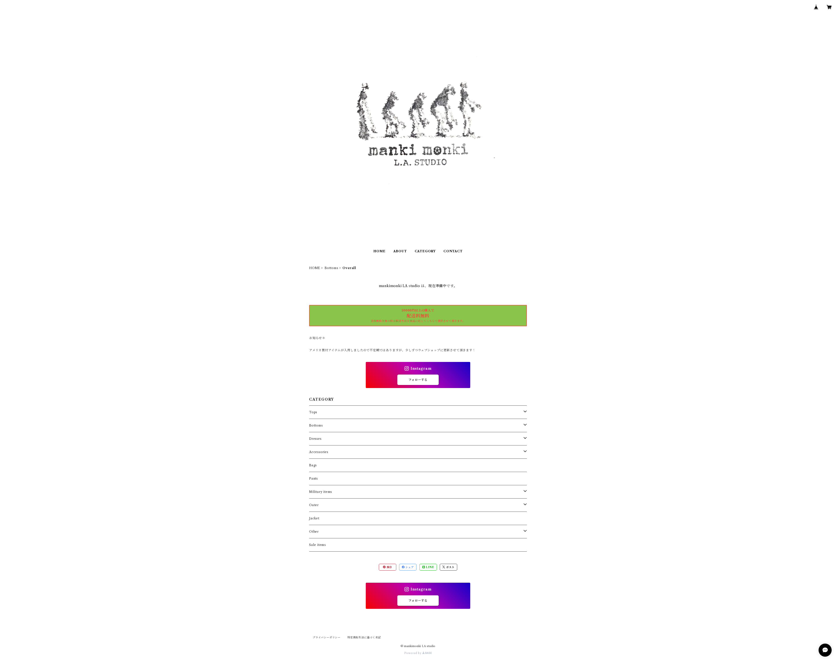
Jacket (314, 518)
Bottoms (331, 268)
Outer (314, 505)
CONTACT (453, 251)
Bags (313, 465)
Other (314, 532)
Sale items (317, 545)
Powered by (413, 653)
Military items (320, 492)
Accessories (318, 452)
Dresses (315, 439)
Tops (313, 412)
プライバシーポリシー (326, 637)
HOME (379, 251)
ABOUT (400, 251)
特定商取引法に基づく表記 (364, 637)
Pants (313, 478)
